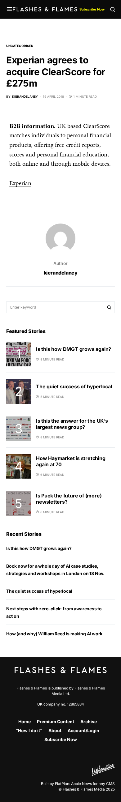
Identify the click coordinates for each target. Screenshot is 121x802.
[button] (9, 9)
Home (24, 721)
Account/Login (83, 730)
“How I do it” (29, 730)
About (54, 730)
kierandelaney (61, 273)
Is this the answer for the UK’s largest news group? (72, 424)
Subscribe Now (92, 9)
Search (109, 307)
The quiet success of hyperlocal (74, 386)
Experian (20, 183)
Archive (88, 721)
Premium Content (55, 721)
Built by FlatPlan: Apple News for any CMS (78, 783)
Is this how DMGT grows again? (73, 349)
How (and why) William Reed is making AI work (54, 633)
